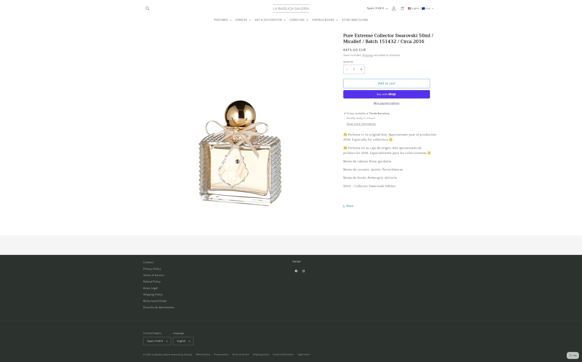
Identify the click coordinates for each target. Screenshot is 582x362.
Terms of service (240, 354)
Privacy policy (221, 354)
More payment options (387, 103)
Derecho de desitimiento (158, 307)
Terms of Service (153, 275)
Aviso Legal (150, 288)
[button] (147, 8)
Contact (148, 262)
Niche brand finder (155, 301)
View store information (361, 123)
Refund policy (203, 354)
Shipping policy (261, 354)
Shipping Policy (153, 294)
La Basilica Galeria (161, 355)
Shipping (367, 55)
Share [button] (350, 206)
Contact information (283, 354)
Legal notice (304, 354)
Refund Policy (152, 281)
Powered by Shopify (181, 355)
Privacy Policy (152, 269)
